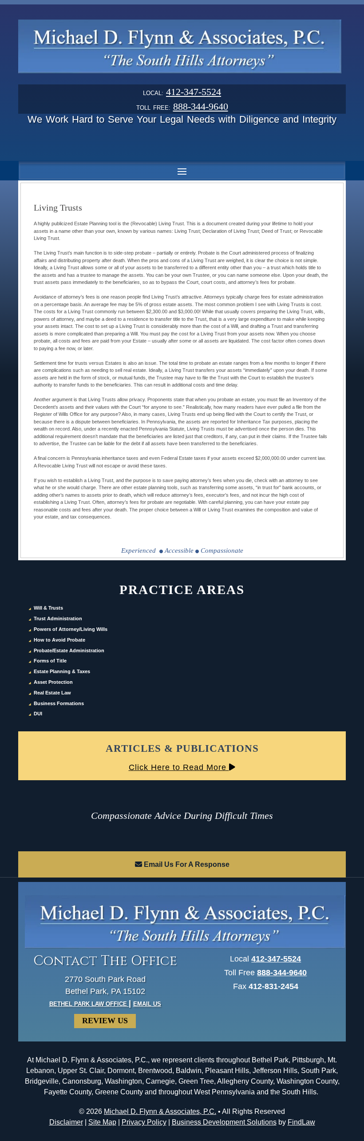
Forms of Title (50, 660)
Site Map (102, 1122)
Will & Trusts (48, 607)
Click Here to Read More (179, 767)
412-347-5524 (193, 91)
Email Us (147, 1004)
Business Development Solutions (224, 1122)
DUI (38, 713)
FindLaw (301, 1122)
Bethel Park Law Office (89, 1004)
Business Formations (59, 703)
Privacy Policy (144, 1122)
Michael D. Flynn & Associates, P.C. (160, 1111)
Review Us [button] (105, 1020)
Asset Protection (53, 682)
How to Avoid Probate (59, 639)
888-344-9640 (200, 106)
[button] (182, 171)
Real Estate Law (52, 692)
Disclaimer (66, 1122)
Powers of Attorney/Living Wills (70, 629)
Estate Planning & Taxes (62, 671)
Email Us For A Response (185, 864)
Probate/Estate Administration (69, 650)
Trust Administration (58, 618)
